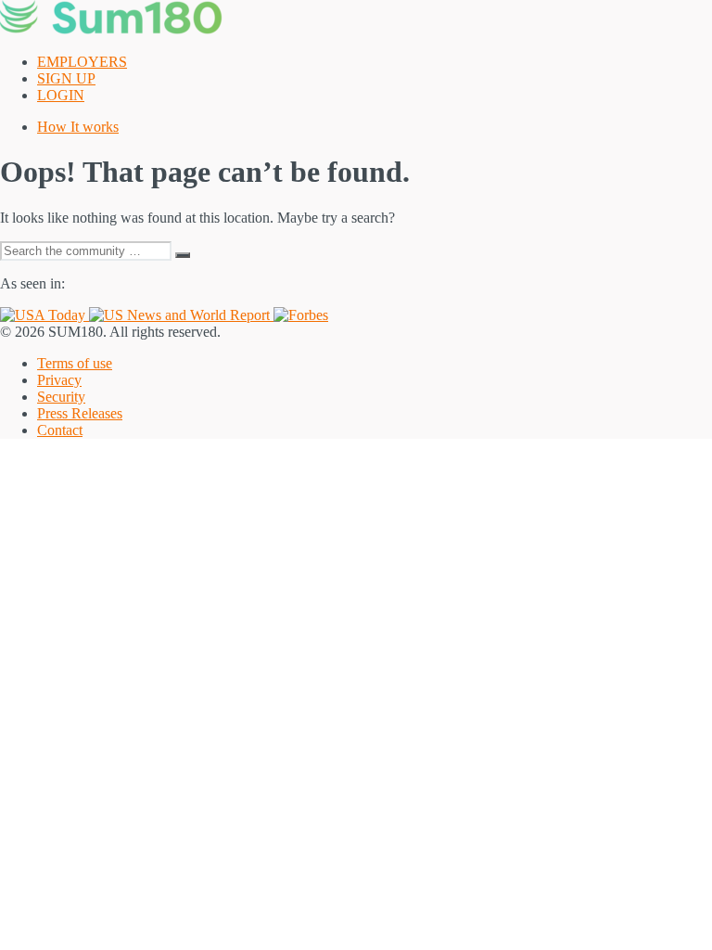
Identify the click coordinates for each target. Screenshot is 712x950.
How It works (78, 127)
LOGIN (60, 95)
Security (61, 396)
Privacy (59, 380)
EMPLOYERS (82, 62)
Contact (60, 430)
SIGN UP (66, 78)
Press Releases (79, 413)
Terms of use (74, 363)
